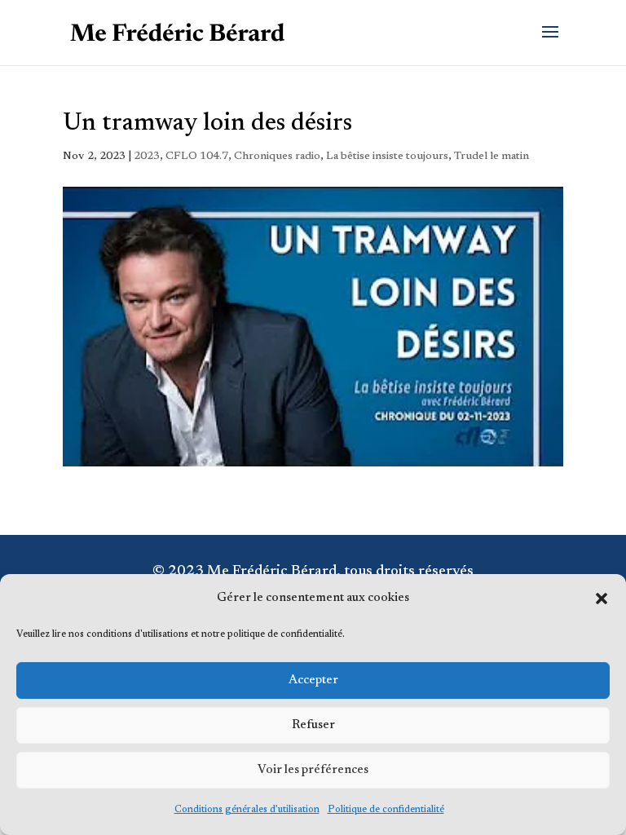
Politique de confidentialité (386, 810)
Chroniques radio (277, 156)
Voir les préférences (313, 770)
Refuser (313, 725)
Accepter (313, 680)
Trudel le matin (491, 156)
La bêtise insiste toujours (387, 156)
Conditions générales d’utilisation (247, 810)
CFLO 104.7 (196, 156)
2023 (147, 156)
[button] (601, 598)
